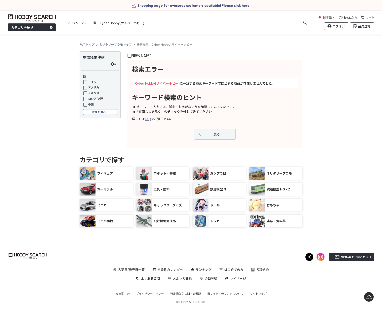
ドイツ (92, 82)
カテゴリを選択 (22, 27)
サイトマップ (258, 293)
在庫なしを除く (142, 55)
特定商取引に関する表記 (185, 293)
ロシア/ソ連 (95, 98)
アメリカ (93, 87)
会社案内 (121, 293)
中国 (91, 104)
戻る (216, 134)
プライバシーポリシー (150, 293)
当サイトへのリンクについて (225, 293)
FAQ (148, 118)
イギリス (93, 93)
